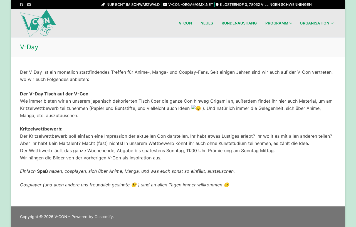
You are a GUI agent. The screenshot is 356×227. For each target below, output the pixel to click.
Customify (104, 216)
